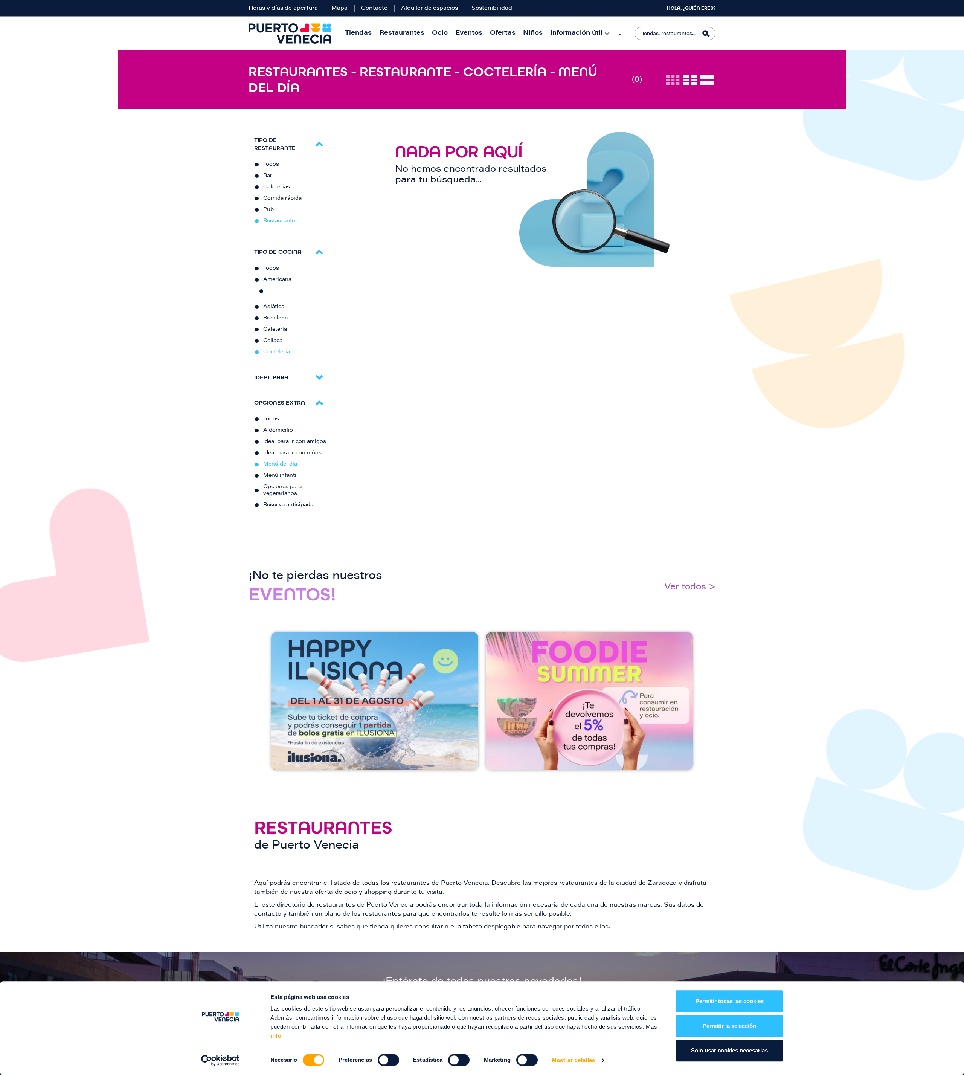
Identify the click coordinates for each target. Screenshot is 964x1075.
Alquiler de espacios (429, 8)
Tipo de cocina (278, 251)
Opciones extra (279, 402)
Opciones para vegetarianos (282, 490)
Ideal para (271, 377)
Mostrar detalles (573, 1060)
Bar (267, 176)
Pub (268, 209)
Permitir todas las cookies (730, 1001)
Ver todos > (689, 587)
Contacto (374, 8)
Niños (533, 33)
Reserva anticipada (288, 505)
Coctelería (276, 352)
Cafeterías (276, 187)
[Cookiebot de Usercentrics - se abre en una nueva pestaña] (220, 1060)
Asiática (273, 307)
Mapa (339, 8)
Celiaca (272, 341)
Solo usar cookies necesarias (729, 1050)
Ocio (440, 33)
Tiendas (358, 33)
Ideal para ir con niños (292, 453)
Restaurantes (401, 33)
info (275, 1035)
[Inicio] (290, 33)
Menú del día (280, 464)
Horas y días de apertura (283, 8)
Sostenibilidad (491, 8)
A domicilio (278, 430)
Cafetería (275, 329)
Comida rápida (282, 198)
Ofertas (503, 33)
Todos (271, 164)
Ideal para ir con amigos (294, 441)
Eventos (468, 33)
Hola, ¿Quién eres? (691, 8)
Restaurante (279, 221)
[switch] (388, 1060)
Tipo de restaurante (275, 143)
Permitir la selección (729, 1026)
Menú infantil (280, 475)
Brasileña (275, 318)
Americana (277, 279)
